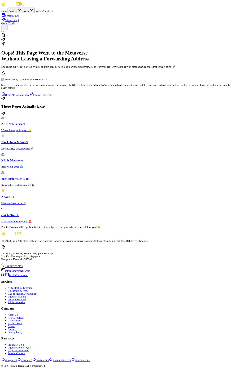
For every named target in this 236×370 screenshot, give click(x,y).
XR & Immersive (16, 302)
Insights (39, 11)
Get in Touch (8, 23)
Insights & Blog (16, 344)
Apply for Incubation (18, 350)
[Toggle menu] (4, 27)
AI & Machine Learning (20, 288)
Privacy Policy (15, 332)
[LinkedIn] (3, 275)
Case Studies (14, 320)
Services (13, 11)
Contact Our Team (42, 95)
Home (4, 11)
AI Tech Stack (15, 323)
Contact (12, 329)
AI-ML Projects (16, 317)
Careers (11, 326)
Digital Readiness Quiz (19, 347)
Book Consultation (18, 275)
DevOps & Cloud (17, 299)
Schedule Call (12, 15)
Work (27, 11)
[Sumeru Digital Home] (12, 6)
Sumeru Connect (16, 353)
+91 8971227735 (14, 266)
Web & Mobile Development (22, 293)
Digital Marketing (17, 296)
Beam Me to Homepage (17, 95)
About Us (47, 11)
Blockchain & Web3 (18, 290)
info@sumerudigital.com (17, 271)
